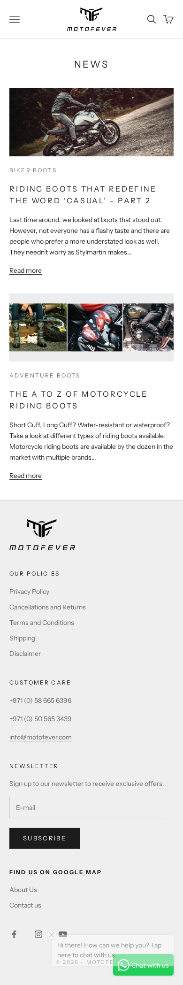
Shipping (22, 638)
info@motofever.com (40, 737)
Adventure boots (44, 375)
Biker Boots (33, 170)
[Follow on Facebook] (14, 934)
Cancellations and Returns (47, 607)
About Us (23, 889)
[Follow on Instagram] (38, 934)
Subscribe (44, 838)
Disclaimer (25, 653)
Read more (25, 270)
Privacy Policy (29, 591)
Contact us (25, 905)
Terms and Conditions (41, 622)
